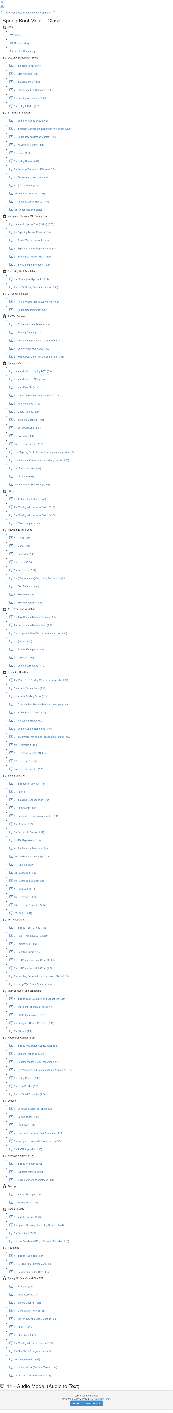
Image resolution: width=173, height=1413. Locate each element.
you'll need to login (100, 1399)
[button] (2, 3)
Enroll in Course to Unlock (86, 1403)
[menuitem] (2, 7)
